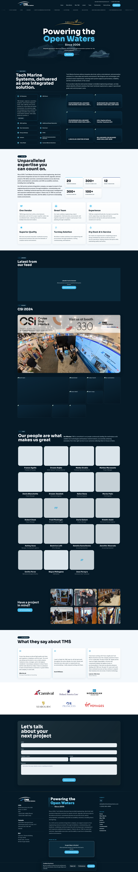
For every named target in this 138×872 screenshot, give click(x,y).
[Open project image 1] (61, 597)
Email (22, 749)
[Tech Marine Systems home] (26, 4)
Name (22, 742)
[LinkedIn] (101, 800)
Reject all (72, 866)
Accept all (91, 866)
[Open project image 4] (61, 615)
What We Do (69, 5)
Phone (71, 756)
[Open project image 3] (109, 597)
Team (89, 5)
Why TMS (77, 5)
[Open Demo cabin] (60, 411)
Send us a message (69, 780)
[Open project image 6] (109, 615)
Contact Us (116, 5)
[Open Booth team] (43, 390)
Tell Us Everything (24, 610)
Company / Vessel (25, 756)
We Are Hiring (106, 5)
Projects (101, 822)
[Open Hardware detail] (77, 411)
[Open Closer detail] (77, 397)
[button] (27, 96)
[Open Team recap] (95, 397)
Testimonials (97, 5)
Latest (84, 5)
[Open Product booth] (95, 383)
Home (62, 5)
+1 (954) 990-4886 (115, 1)
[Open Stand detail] (77, 383)
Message (23, 763)
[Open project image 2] (85, 597)
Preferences (81, 866)
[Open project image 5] (85, 615)
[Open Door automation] (112, 390)
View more (21, 118)
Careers (101, 828)
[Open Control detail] (34, 411)
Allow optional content (69, 287)
